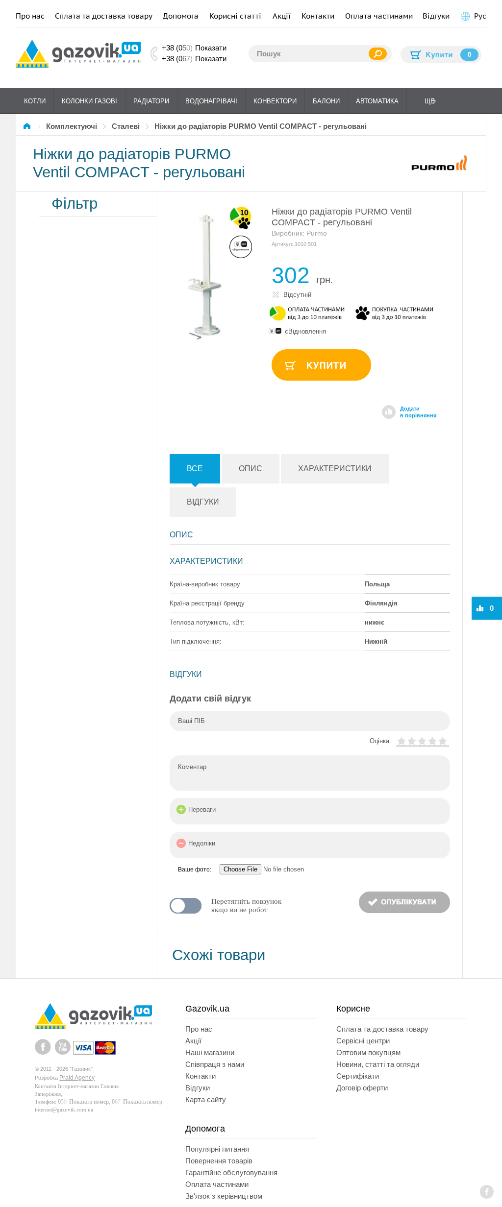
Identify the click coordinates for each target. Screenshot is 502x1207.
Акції (282, 16)
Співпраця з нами (214, 1064)
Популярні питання (217, 1149)
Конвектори (275, 101)
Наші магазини (209, 1052)
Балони (326, 101)
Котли (35, 101)
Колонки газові (89, 101)
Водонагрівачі (211, 101)
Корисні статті (235, 16)
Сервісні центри (363, 1041)
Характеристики (335, 468)
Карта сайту (205, 1099)
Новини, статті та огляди (377, 1064)
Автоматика (377, 101)
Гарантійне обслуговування (231, 1172)
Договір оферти (362, 1088)
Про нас (30, 16)
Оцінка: (380, 741)
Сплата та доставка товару (103, 16)
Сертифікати (357, 1076)
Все (195, 468)
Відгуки (436, 16)
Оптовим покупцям (368, 1052)
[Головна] (28, 126)
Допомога (181, 16)
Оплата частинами (379, 16)
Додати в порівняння (418, 412)
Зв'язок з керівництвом (223, 1196)
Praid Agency (77, 1077)
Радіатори (151, 101)
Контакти (317, 16)
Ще (430, 101)
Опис (250, 468)
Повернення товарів (218, 1161)
